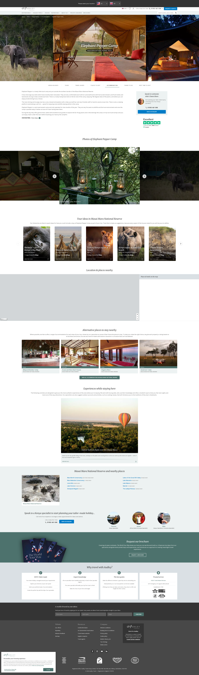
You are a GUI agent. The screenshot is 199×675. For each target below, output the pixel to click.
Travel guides (79, 85)
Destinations (26, 13)
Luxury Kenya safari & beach (97, 248)
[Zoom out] (137, 317)
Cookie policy (103, 636)
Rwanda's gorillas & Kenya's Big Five (33, 248)
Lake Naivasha (127, 480)
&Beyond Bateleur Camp (30, 370)
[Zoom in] (137, 314)
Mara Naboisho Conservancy (75, 480)
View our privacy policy (38, 665)
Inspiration (54, 13)
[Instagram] (97, 651)
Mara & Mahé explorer (66, 250)
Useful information (83, 627)
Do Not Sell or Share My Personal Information (10, 670)
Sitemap (57, 636)
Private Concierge (76, 13)
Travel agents (81, 639)
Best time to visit (145, 85)
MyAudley (57, 630)
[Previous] (18, 244)
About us (64, 13)
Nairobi (125, 486)
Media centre (103, 644)
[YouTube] (101, 651)
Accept (48, 669)
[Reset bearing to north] (137, 319)
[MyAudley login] (133, 9)
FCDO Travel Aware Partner (158, 580)
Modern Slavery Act (105, 639)
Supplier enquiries (82, 636)
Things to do (128, 85)
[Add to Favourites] (195, 19)
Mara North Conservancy (74, 478)
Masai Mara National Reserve (32, 504)
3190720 (111, 671)
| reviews (151, 125)
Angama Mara (105, 370)
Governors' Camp (146, 370)
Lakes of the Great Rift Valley (132, 478)
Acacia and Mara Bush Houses (71, 370)
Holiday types (37, 13)
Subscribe (138, 614)
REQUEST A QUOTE (170, 8)
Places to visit (95, 85)
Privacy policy (104, 633)
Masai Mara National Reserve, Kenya (99, 50)
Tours (67, 85)
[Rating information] (39, 118)
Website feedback (60, 633)
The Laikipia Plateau (129, 489)
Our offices (58, 627)
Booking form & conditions (107, 630)
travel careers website (133, 639)
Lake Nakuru (126, 483)
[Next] (181, 244)
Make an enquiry (152, 111)
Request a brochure (138, 555)
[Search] (175, 12)
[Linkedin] (106, 651)
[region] (69, 297)
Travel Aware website (84, 633)
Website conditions (105, 627)
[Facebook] (92, 651)
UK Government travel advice (86, 630)
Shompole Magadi (72, 489)
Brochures (86, 13)
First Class (34, 118)
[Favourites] (130, 9)
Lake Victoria (71, 486)
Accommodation (112, 85)
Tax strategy (103, 642)
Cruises (47, 13)
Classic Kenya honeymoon (156, 248)
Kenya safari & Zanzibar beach (130, 248)
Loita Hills (70, 483)
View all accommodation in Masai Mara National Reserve (99, 377)
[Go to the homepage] (28, 8)
